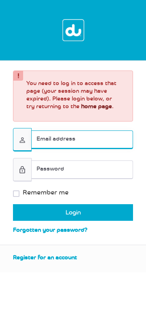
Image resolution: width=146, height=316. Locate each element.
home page (96, 107)
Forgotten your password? (50, 231)
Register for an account (45, 258)
